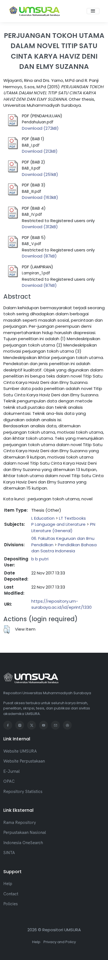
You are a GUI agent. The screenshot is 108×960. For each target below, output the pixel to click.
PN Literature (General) (63, 527)
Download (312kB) (40, 227)
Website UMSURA (20, 751)
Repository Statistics (22, 791)
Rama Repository (19, 822)
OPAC (9, 781)
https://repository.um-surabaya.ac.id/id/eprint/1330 (61, 604)
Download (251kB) (40, 174)
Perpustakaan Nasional (24, 832)
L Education (43, 518)
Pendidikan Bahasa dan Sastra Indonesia (64, 548)
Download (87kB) (39, 256)
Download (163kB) (40, 197)
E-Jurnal (11, 771)
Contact (10, 893)
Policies (10, 903)
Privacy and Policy (59, 942)
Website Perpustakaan (24, 761)
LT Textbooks (72, 518)
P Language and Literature (58, 524)
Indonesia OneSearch (23, 842)
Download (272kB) (40, 128)
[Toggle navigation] (93, 11)
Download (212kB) (40, 151)
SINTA (9, 852)
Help (7, 883)
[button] (6, 629)
